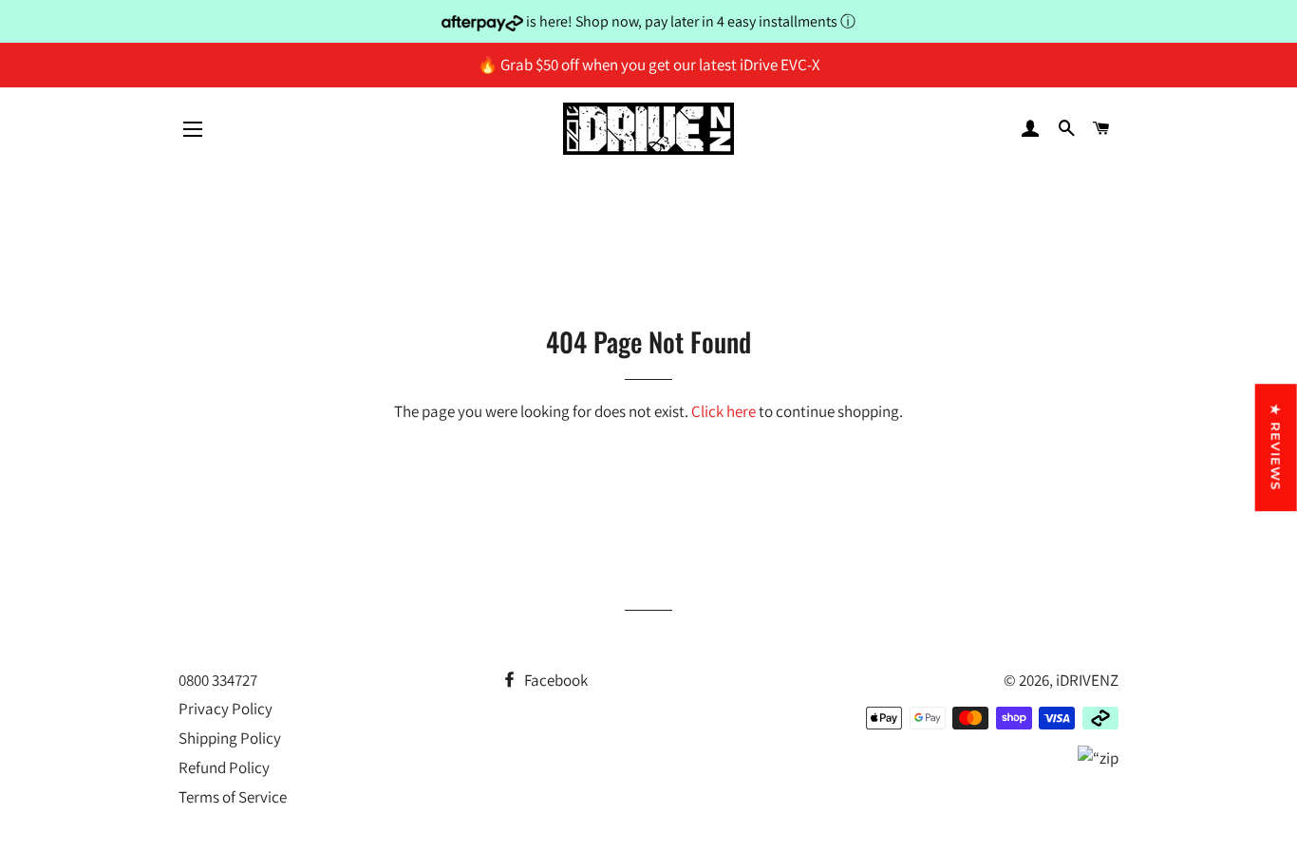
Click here (723, 411)
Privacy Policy (226, 708)
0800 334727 (218, 680)
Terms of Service (233, 796)
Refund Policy (224, 767)
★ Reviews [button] (1276, 447)
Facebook (554, 680)
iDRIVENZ (1087, 680)
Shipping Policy (230, 738)
